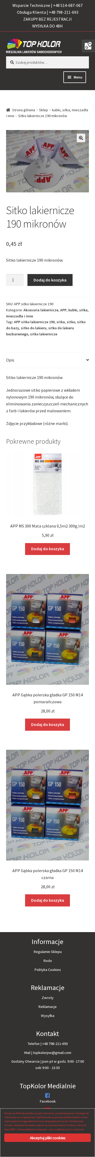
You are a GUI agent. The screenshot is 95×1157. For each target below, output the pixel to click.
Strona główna (23, 110)
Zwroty (48, 997)
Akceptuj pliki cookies (47, 1137)
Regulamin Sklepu (48, 951)
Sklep (43, 110)
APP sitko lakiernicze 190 (34, 322)
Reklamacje (47, 1006)
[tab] (47, 360)
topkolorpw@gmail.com (52, 1052)
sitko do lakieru (33, 328)
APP (63, 310)
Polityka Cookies (47, 969)
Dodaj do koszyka (50, 280)
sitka (60, 322)
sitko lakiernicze (43, 334)
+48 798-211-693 (55, 1043)
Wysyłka (47, 1015)
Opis (10, 360)
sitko (71, 322)
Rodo (47, 960)
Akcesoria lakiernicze (40, 310)
